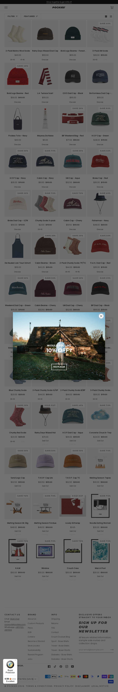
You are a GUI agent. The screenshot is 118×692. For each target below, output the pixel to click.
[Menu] (15, 661)
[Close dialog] (101, 316)
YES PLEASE (59, 367)
